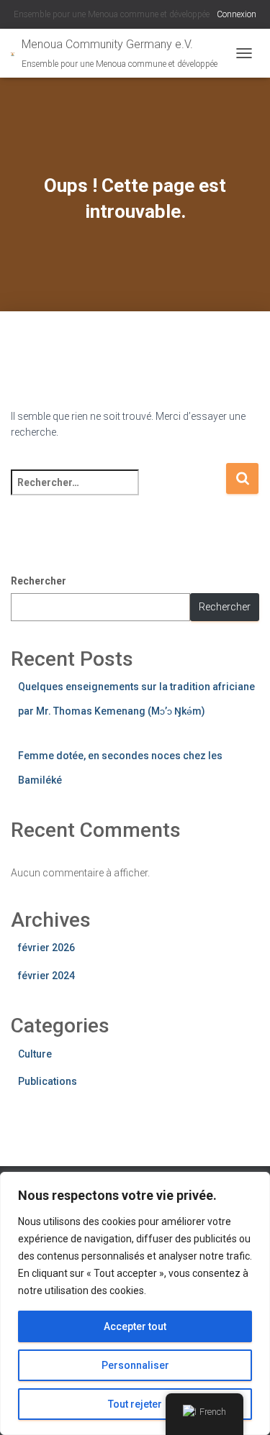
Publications (47, 1081)
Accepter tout (135, 1326)
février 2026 (46, 947)
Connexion (236, 14)
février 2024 (46, 975)
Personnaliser (135, 1365)
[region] (135, 1303)
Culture (35, 1054)
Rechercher (38, 581)
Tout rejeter (135, 1404)
